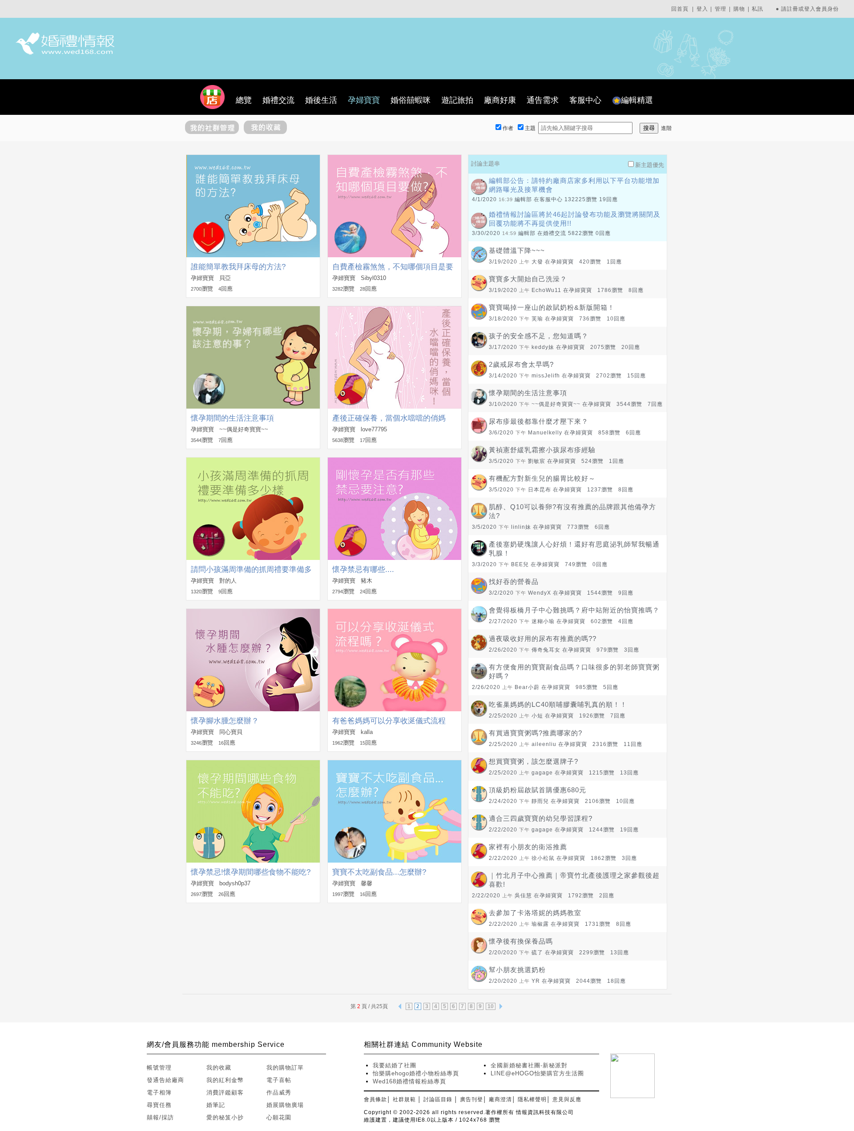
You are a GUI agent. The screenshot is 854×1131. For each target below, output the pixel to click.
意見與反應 (566, 1099)
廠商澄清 (500, 1099)
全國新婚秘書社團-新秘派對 (529, 1065)
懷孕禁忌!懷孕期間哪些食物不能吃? (250, 872)
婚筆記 (215, 1105)
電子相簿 (159, 1092)
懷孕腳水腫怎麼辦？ (225, 721)
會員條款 (375, 1099)
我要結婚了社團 (394, 1065)
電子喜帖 (278, 1080)
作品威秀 (278, 1092)
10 (490, 1006)
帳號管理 (159, 1067)
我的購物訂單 (285, 1067)
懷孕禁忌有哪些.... (363, 569)
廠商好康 (500, 100)
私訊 (757, 9)
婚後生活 (321, 100)
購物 (739, 9)
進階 (666, 128)
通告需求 (543, 100)
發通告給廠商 (165, 1080)
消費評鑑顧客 (225, 1092)
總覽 (244, 100)
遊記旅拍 (457, 100)
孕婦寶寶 (364, 100)
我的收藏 (218, 1067)
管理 (720, 9)
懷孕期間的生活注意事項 (232, 418)
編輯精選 (637, 100)
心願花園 (278, 1117)
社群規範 (404, 1099)
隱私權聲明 (532, 1099)
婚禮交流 (278, 100)
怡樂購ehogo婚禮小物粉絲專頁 (416, 1073)
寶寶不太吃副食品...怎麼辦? (379, 872)
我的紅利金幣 (225, 1080)
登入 (702, 9)
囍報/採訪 (160, 1117)
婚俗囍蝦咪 (411, 100)
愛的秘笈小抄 (225, 1117)
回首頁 (680, 9)
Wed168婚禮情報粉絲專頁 (409, 1081)
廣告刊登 (471, 1099)
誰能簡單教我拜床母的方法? (238, 267)
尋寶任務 (159, 1105)
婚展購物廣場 (285, 1105)
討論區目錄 (437, 1099)
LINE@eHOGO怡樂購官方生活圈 (537, 1073)
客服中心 (585, 100)
